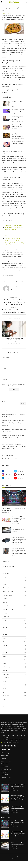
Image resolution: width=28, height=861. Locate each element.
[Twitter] (5, 746)
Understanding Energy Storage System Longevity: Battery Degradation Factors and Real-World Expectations (14, 446)
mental (14, 652)
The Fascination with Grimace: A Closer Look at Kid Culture (17, 126)
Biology (14, 577)
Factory (14, 602)
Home (3, 7)
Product (14, 663)
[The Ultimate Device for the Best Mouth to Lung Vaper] (6, 111)
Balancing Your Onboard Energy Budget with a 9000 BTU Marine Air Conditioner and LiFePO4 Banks (14, 438)
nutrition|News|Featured (8, 275)
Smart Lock (14, 674)
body (14, 580)
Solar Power (14, 677)
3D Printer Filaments (14, 566)
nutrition (14, 659)
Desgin (14, 598)
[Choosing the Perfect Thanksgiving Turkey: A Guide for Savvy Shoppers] (6, 135)
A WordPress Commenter (8, 458)
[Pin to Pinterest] (21, 282)
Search (3, 401)
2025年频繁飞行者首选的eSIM (13, 225)
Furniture (14, 613)
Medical (14, 645)
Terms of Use (4, 755)
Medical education (14, 649)
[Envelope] (15, 746)
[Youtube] (11, 746)
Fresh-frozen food (14, 609)
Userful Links (5, 749)
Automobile (14, 573)
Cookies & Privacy (6, 777)
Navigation (19, 458)
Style (14, 685)
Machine (14, 638)
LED (14, 631)
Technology (14, 695)
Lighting (14, 634)
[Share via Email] (22, 282)
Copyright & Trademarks (8, 772)
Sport (14, 681)
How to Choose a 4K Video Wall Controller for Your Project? (14, 509)
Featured (10, 7)
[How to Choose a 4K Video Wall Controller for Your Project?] (14, 498)
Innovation (14, 624)
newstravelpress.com (10, 856)
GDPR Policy (4, 766)
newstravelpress (11, 19)
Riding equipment (14, 667)
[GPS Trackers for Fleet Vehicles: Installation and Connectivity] (6, 530)
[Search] (26, 2)
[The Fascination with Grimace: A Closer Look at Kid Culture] (6, 127)
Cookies (3, 758)
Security (14, 670)
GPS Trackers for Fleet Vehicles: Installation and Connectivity (18, 529)
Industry (14, 620)
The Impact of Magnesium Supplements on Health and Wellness (18, 143)
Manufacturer (14, 642)
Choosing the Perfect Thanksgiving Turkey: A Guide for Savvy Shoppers (17, 135)
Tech (14, 692)
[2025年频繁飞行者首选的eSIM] (6, 103)
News (14, 656)
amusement (14, 570)
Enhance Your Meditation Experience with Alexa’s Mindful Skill (17, 118)
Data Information (6, 761)
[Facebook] (2, 746)
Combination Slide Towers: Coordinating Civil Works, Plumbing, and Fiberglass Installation (13, 423)
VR (14, 706)
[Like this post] (16, 282)
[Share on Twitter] (19, 282)
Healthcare (14, 616)
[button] (3, 333)
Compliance (4, 763)
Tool (14, 699)
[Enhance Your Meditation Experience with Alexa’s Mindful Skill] (6, 118)
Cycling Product (14, 595)
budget (14, 584)
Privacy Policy (5, 753)
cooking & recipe (14, 591)
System (14, 688)
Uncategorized (14, 703)
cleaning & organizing (14, 588)
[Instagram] (8, 746)
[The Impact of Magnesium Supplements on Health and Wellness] (6, 144)
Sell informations (6, 769)
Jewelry (14, 627)
